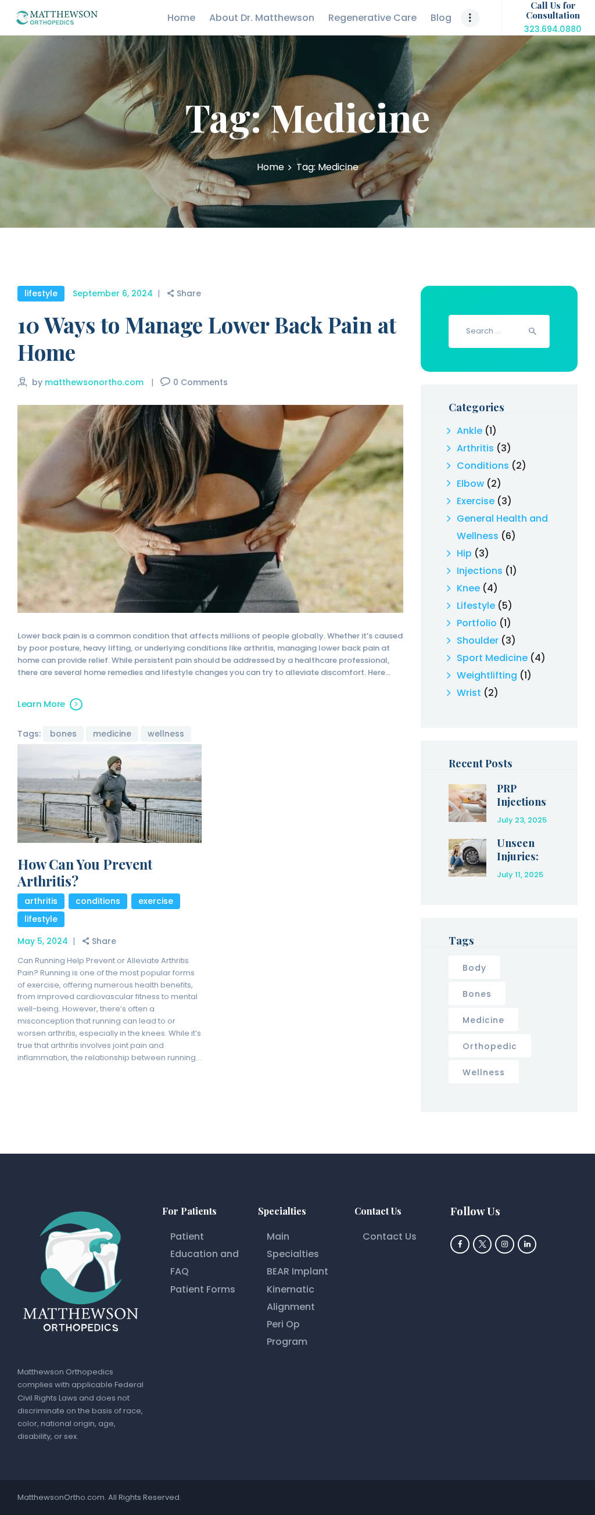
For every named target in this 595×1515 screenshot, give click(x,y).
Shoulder (478, 640)
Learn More (41, 704)
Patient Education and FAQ (204, 1254)
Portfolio (477, 623)
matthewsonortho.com (95, 382)
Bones (63, 733)
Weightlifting (487, 675)
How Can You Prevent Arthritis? (84, 872)
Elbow (470, 483)
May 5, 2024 (42, 941)
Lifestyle (41, 293)
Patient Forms (202, 1289)
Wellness (166, 733)
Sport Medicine (492, 658)
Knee (468, 588)
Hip (464, 553)
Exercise (155, 901)
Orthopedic (490, 1046)
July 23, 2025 (522, 819)
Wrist (469, 692)
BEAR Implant (297, 1271)
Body (474, 968)
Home (270, 167)
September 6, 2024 (113, 293)
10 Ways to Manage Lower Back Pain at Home (206, 338)
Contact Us (390, 1236)
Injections (480, 570)
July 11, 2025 (520, 874)
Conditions (98, 901)
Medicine (112, 733)
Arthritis (41, 901)
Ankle (469, 430)
